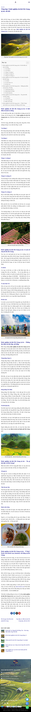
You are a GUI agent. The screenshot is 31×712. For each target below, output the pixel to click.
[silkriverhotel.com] (15, 2)
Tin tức (3, 7)
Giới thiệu (3, 687)
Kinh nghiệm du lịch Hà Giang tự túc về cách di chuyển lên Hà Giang (15, 78)
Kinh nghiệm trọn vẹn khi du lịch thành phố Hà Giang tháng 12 (16, 650)
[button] (26, 62)
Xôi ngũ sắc (7, 98)
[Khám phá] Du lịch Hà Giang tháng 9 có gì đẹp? (16, 640)
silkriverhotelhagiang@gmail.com (10, 678)
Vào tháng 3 (7, 68)
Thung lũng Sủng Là (9, 89)
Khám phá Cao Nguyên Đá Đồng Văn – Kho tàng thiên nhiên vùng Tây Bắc (16, 631)
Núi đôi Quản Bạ (8, 92)
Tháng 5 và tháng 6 (9, 72)
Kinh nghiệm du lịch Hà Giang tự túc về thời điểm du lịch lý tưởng (15, 66)
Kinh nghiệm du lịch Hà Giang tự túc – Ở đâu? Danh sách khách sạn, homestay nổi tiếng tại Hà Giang (15, 104)
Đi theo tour (7, 84)
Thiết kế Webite (15, 710)
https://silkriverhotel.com (8, 680)
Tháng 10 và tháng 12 (9, 75)
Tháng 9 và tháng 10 (9, 74)
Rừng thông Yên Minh (9, 91)
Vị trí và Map (4, 695)
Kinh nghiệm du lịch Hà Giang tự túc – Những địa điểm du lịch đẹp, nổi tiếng (15, 86)
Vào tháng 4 (7, 70)
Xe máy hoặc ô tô (9, 82)
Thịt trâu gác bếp (8, 99)
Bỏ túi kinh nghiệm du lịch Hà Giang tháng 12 (16, 635)
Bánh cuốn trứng (8, 101)
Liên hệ (2, 693)
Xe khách (7, 80)
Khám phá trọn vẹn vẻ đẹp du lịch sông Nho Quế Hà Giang (17, 645)
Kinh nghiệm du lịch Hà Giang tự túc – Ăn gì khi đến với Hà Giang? (15, 95)
